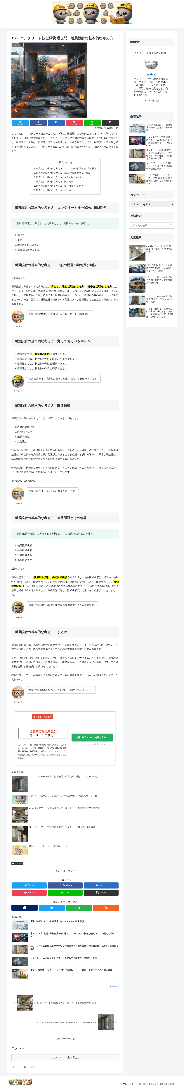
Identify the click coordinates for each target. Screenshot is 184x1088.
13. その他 (18, 863)
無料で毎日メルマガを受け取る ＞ (92, 737)
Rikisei (151, 74)
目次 (61, 162)
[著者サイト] (24, 908)
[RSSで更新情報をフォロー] (106, 908)
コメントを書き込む (65, 1057)
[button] (171, 225)
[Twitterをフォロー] (52, 908)
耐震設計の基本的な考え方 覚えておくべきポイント (62, 177)
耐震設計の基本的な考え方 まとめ (53, 190)
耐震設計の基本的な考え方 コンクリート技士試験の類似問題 (66, 168)
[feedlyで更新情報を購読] (79, 908)
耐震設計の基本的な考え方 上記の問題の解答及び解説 (63, 173)
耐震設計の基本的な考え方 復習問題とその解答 (60, 186)
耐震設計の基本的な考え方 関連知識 (54, 181)
